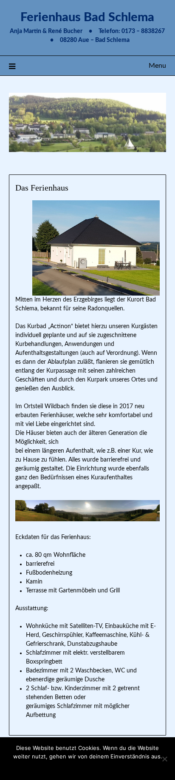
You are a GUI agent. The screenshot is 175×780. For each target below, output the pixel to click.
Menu (157, 65)
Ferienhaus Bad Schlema (87, 17)
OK (87, 767)
